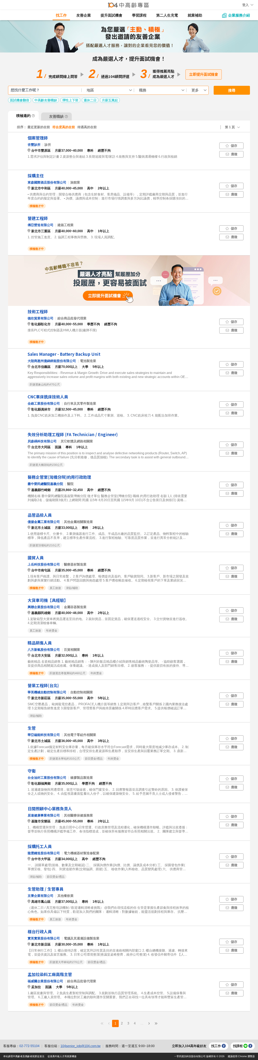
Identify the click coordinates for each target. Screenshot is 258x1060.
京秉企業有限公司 (40, 895)
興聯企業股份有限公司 (44, 607)
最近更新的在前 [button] (38, 127)
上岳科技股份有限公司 (44, 564)
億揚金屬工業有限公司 (44, 522)
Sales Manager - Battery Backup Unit (64, 354)
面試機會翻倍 (19, 100)
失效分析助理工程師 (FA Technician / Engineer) (73, 434)
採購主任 (36, 175)
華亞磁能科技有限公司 (44, 735)
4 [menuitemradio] (135, 1023)
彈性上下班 (70, 100)
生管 (32, 728)
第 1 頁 (230, 127)
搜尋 (231, 90)
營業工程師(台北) (43, 685)
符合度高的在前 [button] (63, 127)
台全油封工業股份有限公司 (47, 777)
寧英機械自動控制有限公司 (47, 692)
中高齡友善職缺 (45, 100)
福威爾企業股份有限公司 (45, 981)
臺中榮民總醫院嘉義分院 (45, 484)
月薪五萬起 (110, 100)
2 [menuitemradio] (122, 1023)
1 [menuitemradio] (115, 1023)
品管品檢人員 (40, 515)
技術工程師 (38, 311)
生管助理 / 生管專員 (45, 889)
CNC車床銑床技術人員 (48, 397)
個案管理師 (38, 138)
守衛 (32, 771)
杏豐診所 (34, 144)
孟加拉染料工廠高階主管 (50, 974)
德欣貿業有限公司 (40, 318)
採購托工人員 (40, 846)
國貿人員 (36, 557)
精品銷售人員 (40, 643)
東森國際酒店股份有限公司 (47, 182)
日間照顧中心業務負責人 (50, 808)
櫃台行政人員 (40, 931)
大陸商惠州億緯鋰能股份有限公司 (52, 361)
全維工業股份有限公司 (44, 403)
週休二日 (90, 100)
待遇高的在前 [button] (87, 127)
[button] (245, 5)
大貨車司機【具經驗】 (48, 600)
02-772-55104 (29, 1046)
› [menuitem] (149, 1023)
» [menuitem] (156, 1023)
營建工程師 (38, 218)
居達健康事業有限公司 (44, 815)
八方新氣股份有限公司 (44, 649)
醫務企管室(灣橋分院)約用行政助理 (59, 477)
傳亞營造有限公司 (40, 225)
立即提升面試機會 (203, 74)
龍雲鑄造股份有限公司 (44, 853)
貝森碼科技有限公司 (42, 441)
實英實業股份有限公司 (44, 938)
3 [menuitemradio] (128, 1023)
